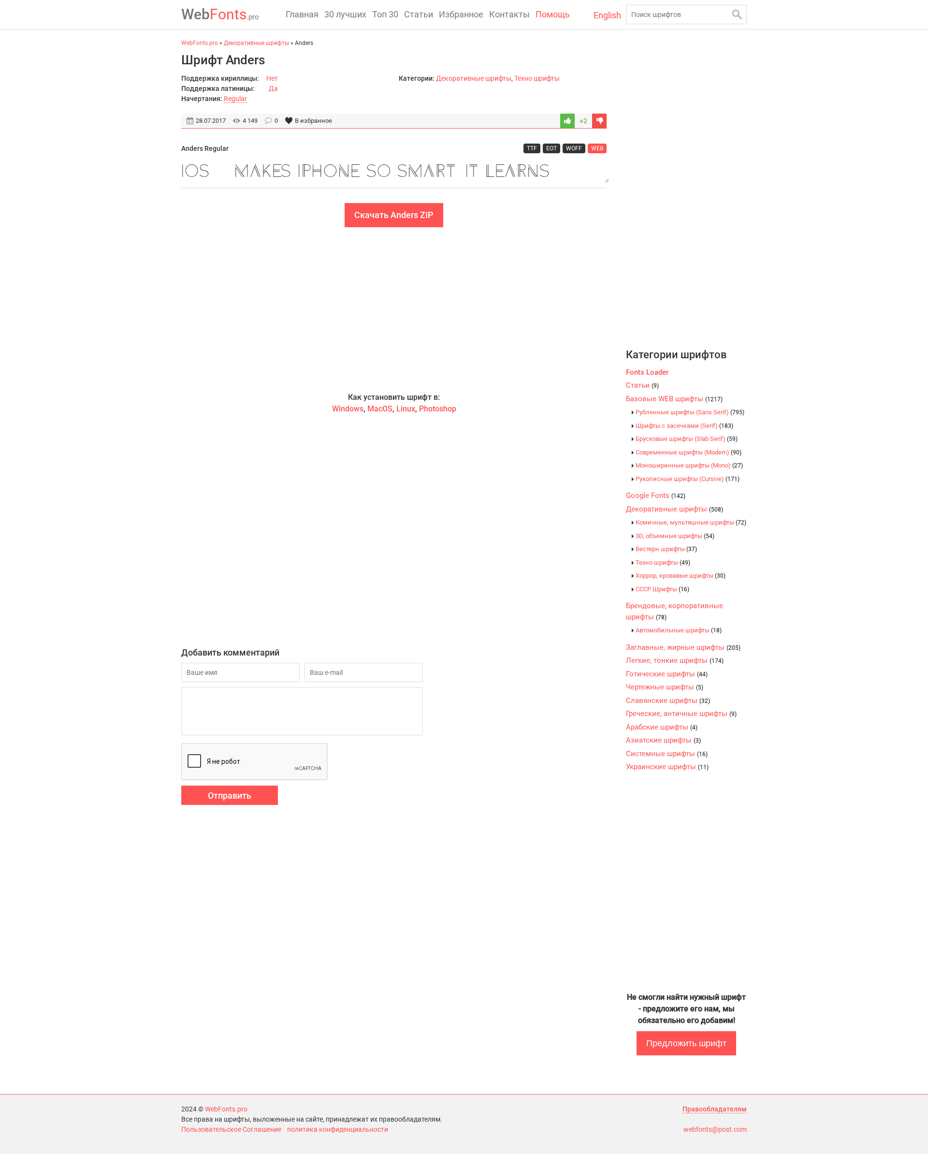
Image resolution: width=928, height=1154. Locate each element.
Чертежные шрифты (664, 687)
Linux (405, 408)
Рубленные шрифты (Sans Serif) (690, 412)
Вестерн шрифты (666, 549)
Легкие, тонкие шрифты (675, 660)
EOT (551, 148)
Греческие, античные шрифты (681, 713)
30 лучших (345, 14)
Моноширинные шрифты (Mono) (689, 465)
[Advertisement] (394, 309)
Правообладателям (714, 1109)
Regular (235, 98)
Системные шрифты (667, 753)
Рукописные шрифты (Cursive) (688, 478)
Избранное (461, 14)
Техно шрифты (537, 78)
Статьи (418, 14)
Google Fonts (655, 495)
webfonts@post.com (715, 1129)
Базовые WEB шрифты (674, 398)
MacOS (379, 408)
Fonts (220, 14)
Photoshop (437, 408)
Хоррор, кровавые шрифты (680, 575)
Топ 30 (385, 14)
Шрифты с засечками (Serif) (684, 425)
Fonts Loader (647, 372)
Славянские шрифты (668, 700)
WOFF (574, 148)
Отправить (229, 795)
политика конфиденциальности (337, 1129)
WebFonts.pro (226, 1109)
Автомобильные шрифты (679, 630)
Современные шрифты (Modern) (688, 452)
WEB (597, 148)
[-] (599, 121)
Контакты (509, 14)
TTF (532, 148)
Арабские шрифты (661, 727)
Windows (347, 408)
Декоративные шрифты (473, 78)
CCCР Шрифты (662, 589)
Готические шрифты (667, 674)
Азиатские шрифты (663, 740)
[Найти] (737, 14)
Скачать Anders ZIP (394, 215)
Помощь (553, 14)
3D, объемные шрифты (675, 536)
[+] (567, 121)
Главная (302, 14)
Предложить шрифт (686, 1043)
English (607, 15)
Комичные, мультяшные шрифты (691, 522)
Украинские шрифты (667, 766)
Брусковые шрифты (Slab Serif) (687, 438)
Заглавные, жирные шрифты (683, 647)
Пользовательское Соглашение (231, 1129)
